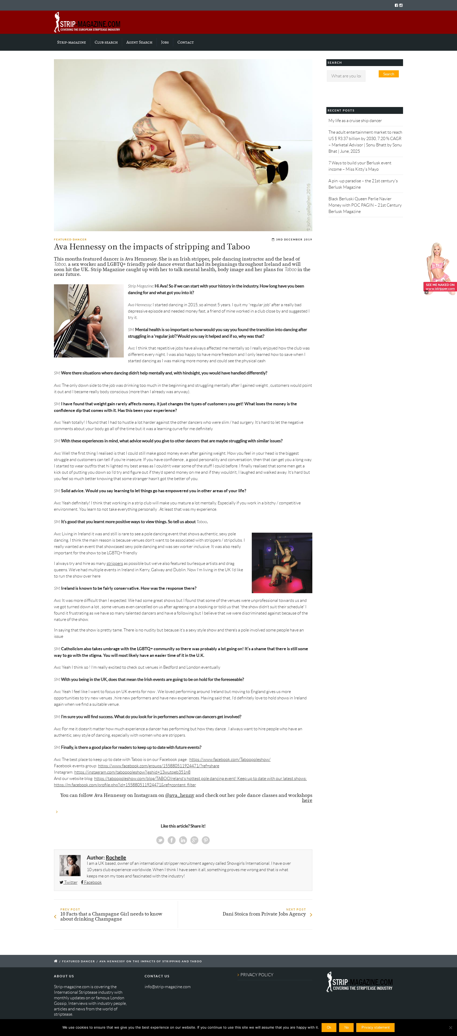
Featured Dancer (70, 239)
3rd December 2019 (294, 239)
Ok (329, 1027)
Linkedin (183, 840)
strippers (115, 563)
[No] (450, 1027)
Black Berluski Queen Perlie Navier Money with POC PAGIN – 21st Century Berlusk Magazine (365, 205)
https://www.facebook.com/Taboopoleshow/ (230, 759)
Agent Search (139, 42)
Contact (185, 42)
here (307, 800)
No (346, 1027)
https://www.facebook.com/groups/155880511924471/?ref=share (158, 766)
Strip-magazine (71, 42)
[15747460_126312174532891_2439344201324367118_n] (183, 145)
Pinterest (206, 840)
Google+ (194, 840)
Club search (106, 42)
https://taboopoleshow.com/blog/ (125, 778)
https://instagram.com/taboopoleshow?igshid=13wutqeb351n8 (132, 772)
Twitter (160, 840)
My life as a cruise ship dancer (355, 120)
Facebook (172, 840)
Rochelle (116, 857)
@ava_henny (179, 795)
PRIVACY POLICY (256, 975)
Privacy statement (376, 1027)
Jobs (165, 42)
